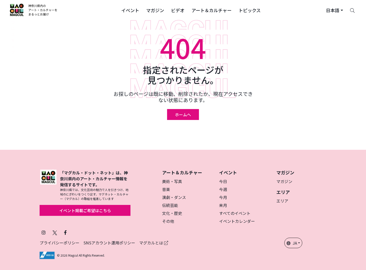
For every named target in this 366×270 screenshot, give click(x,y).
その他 (168, 221)
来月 (223, 205)
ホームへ (183, 114)
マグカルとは (151, 243)
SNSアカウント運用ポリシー (109, 243)
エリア (282, 201)
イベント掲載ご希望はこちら (85, 210)
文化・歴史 (172, 213)
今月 (223, 197)
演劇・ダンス (174, 197)
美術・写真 (172, 181)
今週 (223, 189)
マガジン (284, 181)
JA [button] (295, 243)
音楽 (166, 189)
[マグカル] (48, 185)
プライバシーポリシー (59, 243)
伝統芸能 (170, 205)
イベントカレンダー (237, 221)
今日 (223, 181)
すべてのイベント (234, 213)
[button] (130, 10)
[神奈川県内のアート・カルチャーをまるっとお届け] (34, 10)
